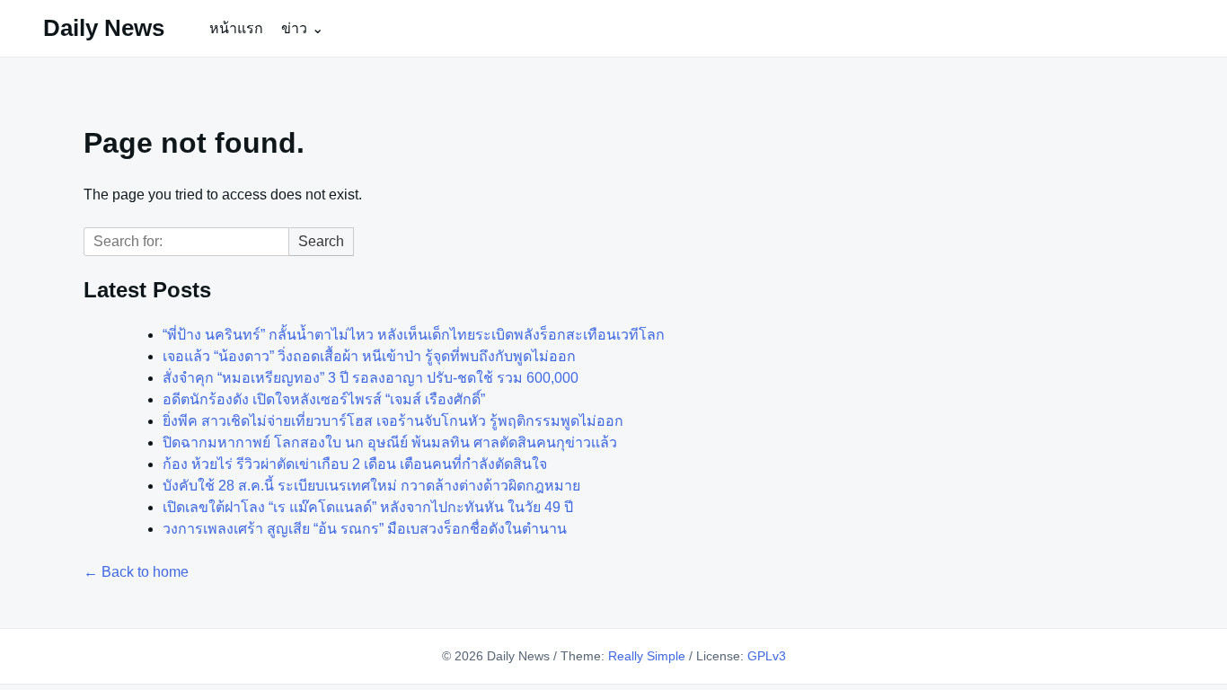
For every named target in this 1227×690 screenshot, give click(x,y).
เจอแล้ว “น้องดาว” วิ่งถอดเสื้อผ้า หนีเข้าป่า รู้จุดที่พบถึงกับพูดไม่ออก (369, 356)
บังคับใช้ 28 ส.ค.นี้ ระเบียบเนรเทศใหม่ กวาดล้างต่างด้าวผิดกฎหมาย (371, 485)
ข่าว (294, 28)
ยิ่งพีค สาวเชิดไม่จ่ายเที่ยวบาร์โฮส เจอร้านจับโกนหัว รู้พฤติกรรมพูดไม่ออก (393, 421)
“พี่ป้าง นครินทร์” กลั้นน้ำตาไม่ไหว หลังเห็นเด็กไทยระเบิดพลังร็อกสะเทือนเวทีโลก (414, 334)
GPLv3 (766, 656)
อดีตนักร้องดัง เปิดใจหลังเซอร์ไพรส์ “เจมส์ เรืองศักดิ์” (324, 399)
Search (321, 241)
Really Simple (646, 656)
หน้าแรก (236, 28)
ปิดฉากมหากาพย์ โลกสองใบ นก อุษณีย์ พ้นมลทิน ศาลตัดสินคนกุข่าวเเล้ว (390, 442)
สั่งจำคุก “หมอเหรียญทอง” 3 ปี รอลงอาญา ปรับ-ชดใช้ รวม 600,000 (370, 377)
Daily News (103, 27)
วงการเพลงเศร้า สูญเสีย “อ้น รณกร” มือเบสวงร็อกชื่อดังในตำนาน (365, 528)
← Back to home (136, 571)
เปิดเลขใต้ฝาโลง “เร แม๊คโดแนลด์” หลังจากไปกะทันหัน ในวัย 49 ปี (368, 507)
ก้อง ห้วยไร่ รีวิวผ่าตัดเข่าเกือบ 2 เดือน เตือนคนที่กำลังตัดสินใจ (355, 464)
